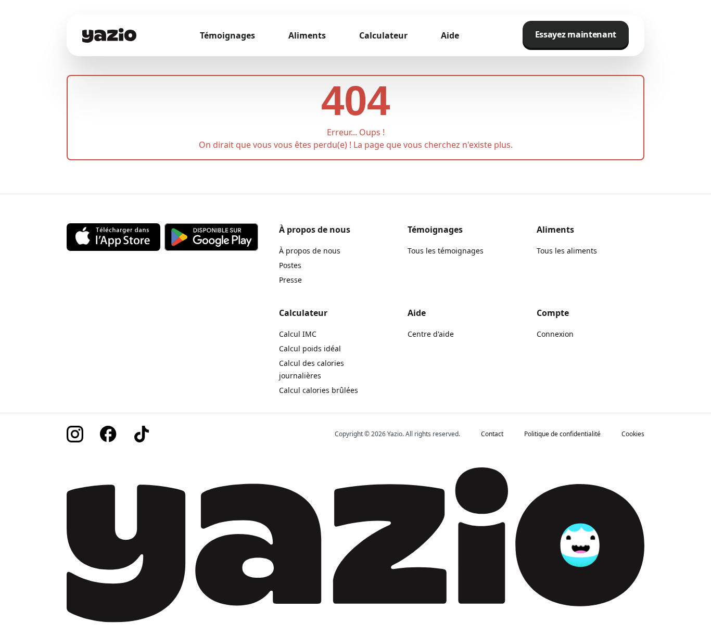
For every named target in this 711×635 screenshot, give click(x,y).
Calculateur (383, 35)
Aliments (307, 35)
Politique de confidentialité (562, 434)
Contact (492, 434)
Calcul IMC (297, 334)
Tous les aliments (567, 251)
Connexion (555, 334)
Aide (450, 35)
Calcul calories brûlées (318, 390)
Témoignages (227, 35)
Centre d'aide (431, 334)
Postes (290, 265)
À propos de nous (309, 251)
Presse (290, 280)
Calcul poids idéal (310, 348)
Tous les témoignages (446, 251)
